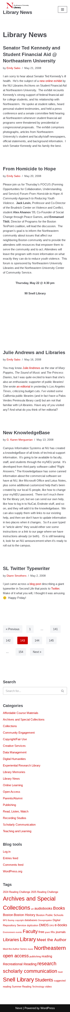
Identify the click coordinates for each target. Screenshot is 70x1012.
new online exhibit (51, 80)
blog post (36, 583)
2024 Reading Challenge (16, 891)
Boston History (24, 915)
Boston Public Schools (49, 915)
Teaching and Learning (17, 831)
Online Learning (13, 785)
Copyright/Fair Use (15, 739)
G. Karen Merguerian (20, 439)
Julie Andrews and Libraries (34, 352)
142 (8, 640)
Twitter (55, 588)
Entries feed (10, 858)
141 (55, 629)
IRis (53, 932)
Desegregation (45, 920)
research (46, 963)
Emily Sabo (13, 68)
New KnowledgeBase (26, 432)
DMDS (44, 925)
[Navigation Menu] (62, 9)
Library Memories (14, 772)
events (19, 932)
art (32, 909)
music (30, 949)
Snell (60, 972)
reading (47, 956)
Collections (10, 726)
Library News (11, 778)
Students (44, 979)
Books (59, 908)
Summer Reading (21, 986)
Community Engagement (19, 732)
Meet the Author (51, 939)
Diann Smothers (16, 575)
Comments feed (13, 864)
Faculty (30, 931)
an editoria (23, 386)
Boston (8, 915)
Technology (38, 986)
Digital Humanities (14, 758)
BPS (5, 920)
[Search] (62, 691)
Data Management (14, 752)
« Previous (12, 629)
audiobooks (43, 908)
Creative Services (14, 745)
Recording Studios (14, 818)
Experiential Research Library (21, 765)
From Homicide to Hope (29, 168)
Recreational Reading (20, 964)
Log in (6, 851)
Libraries (11, 939)
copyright (19, 920)
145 (51, 640)
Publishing (9, 804)
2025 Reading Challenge (44, 891)
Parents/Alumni (12, 798)
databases (30, 920)
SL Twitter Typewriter (26, 568)
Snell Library (18, 979)
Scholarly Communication (19, 824)
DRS (51, 925)
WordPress (47, 1008)
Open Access (11, 791)
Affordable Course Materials (20, 713)
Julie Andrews (31, 368)
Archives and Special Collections (24, 719)
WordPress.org (12, 871)
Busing (11, 920)
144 (37, 640)
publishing (35, 956)
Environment (9, 932)
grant (47, 932)
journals (61, 932)
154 (20, 651)
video (48, 986)
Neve (18, 1008)
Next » (37, 651)
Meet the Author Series (15, 949)
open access (16, 955)
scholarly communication (30, 971)
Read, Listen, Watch (15, 811)
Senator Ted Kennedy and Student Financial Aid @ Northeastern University (31, 54)
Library (28, 939)
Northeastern (50, 948)
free (41, 932)
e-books (61, 925)
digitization (32, 925)
